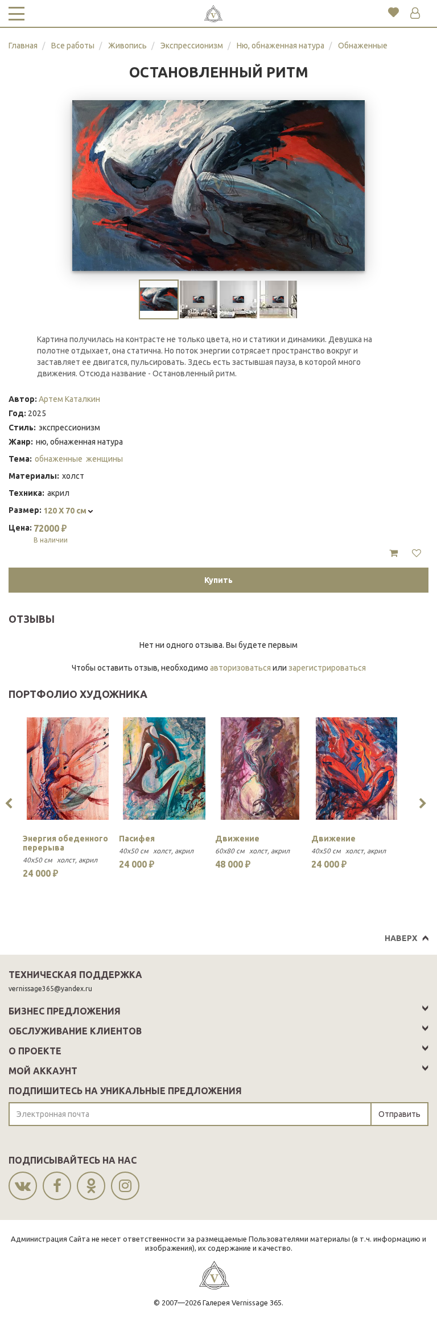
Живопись (127, 45)
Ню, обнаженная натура (280, 45)
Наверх (401, 938)
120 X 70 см (65, 510)
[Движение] (260, 768)
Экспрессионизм (191, 45)
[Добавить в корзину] (393, 553)
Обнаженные (362, 45)
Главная (23, 45)
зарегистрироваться (327, 667)
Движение (237, 838)
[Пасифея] (164, 768)
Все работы (72, 45)
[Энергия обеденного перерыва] (68, 768)
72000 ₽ (51, 533)
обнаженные (59, 458)
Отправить (399, 1114)
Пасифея (137, 838)
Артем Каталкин (69, 399)
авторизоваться (240, 667)
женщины (104, 458)
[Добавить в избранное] (416, 553)
